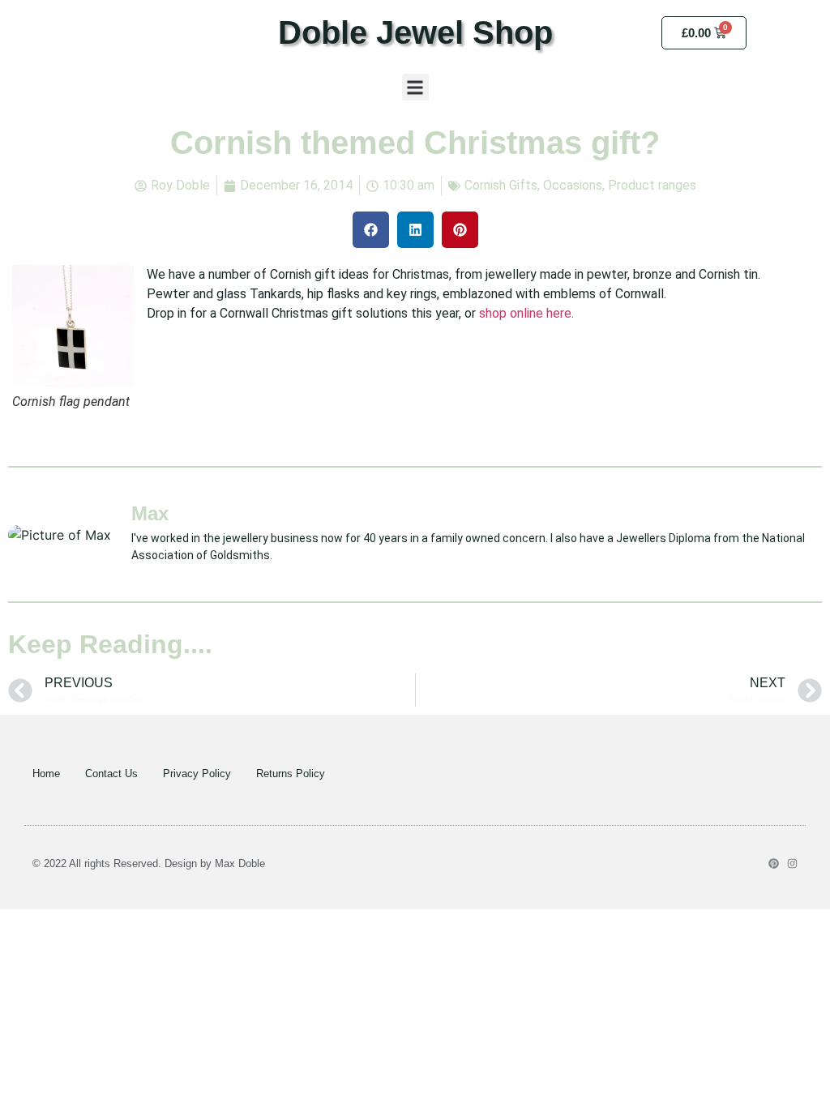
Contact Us (111, 773)
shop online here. (526, 313)
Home (46, 773)
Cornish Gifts (500, 185)
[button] (415, 87)
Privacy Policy (197, 773)
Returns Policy (290, 773)
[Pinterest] (773, 863)
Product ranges (652, 185)
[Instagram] (792, 863)
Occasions (572, 185)
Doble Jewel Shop (415, 32)
